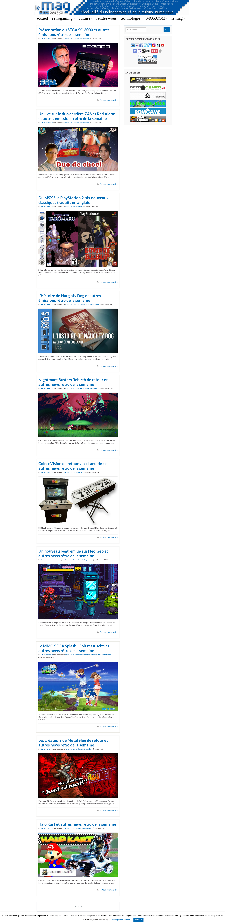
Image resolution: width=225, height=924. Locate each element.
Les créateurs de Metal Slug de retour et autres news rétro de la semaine (73, 742)
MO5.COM (156, 18)
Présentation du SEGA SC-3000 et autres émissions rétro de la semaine (74, 32)
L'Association (77, 304)
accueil (42, 18)
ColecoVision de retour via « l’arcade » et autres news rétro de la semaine (73, 466)
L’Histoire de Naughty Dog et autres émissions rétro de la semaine (69, 298)
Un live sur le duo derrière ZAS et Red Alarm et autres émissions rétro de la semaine (76, 116)
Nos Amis (76, 38)
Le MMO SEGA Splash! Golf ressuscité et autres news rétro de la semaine (73, 648)
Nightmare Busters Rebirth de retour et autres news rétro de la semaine (73, 382)
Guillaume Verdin (47, 38)
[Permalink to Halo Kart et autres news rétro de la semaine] (78, 854)
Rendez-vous (87, 655)
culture (85, 18)
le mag (177, 18)
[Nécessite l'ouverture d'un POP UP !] (147, 59)
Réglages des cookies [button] (121, 919)
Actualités (68, 38)
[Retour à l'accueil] (112, 7)
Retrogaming (94, 388)
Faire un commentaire (109, 100)
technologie (131, 18)
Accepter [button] (138, 920)
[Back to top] (219, 918)
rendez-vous (106, 18)
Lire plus (78, 906)
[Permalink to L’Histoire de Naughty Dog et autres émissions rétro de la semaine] (78, 330)
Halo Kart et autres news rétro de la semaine (77, 824)
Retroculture (84, 38)
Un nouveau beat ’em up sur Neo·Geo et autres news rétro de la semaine (73, 553)
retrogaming (63, 18)
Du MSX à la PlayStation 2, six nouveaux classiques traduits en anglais (73, 200)
